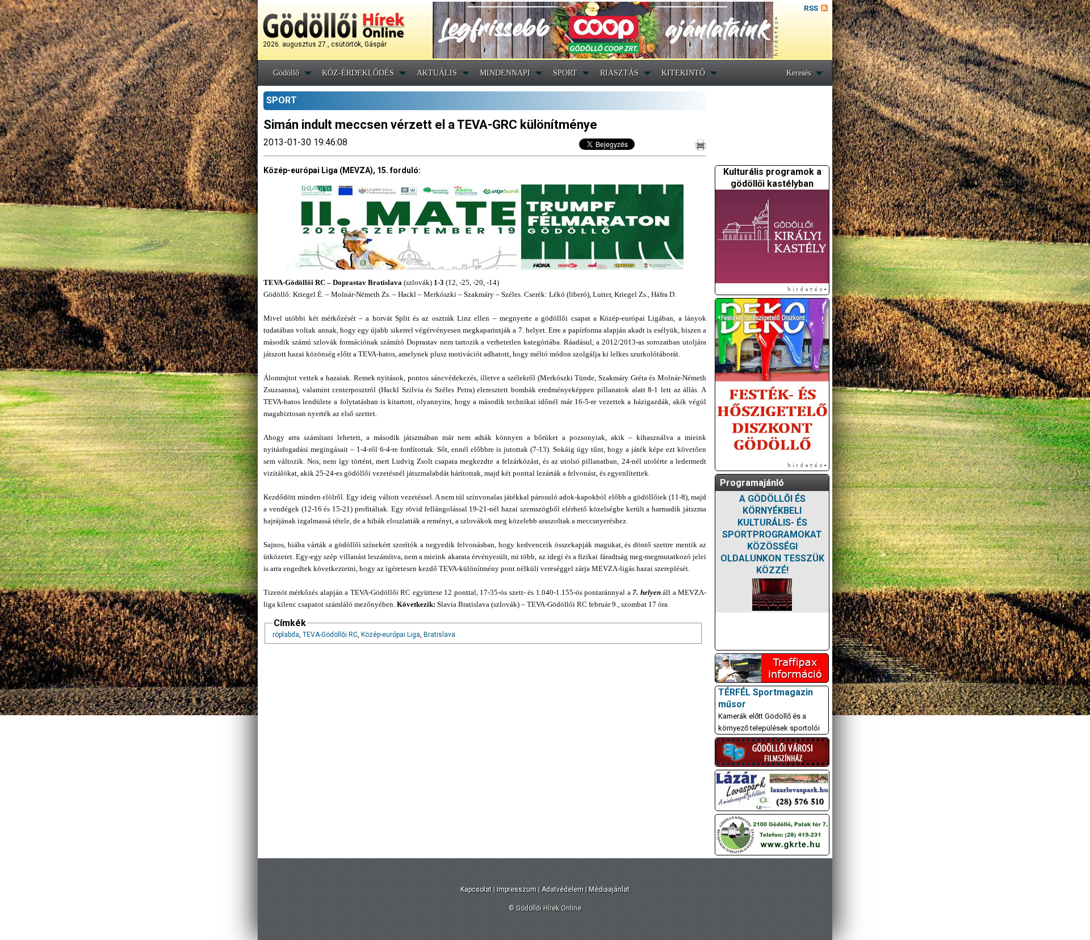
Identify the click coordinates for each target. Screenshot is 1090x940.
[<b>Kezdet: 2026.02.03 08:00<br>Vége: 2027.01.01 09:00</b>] (772, 594)
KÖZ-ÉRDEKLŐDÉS (358, 73)
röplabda (285, 635)
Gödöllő (286, 73)
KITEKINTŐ (683, 73)
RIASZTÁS (619, 73)
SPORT (565, 73)
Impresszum (516, 889)
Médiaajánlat (609, 889)
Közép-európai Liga (390, 635)
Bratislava (439, 635)
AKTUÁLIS (437, 73)
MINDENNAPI (505, 73)
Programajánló (752, 482)
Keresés (798, 73)
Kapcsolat (476, 889)
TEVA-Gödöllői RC (330, 635)
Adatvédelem (563, 889)
